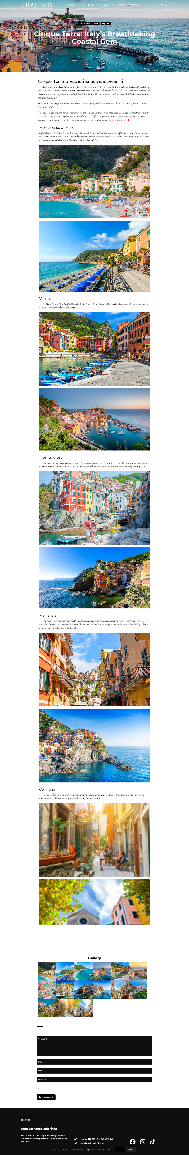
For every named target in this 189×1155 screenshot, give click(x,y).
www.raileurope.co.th (119, 120)
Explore (105, 23)
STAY (83, 5)
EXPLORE (72, 5)
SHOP (99, 5)
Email (41, 1070)
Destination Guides (89, 23)
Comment (43, 1038)
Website (42, 1079)
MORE (119, 5)
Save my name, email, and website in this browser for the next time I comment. (81, 1087)
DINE (91, 5)
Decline (131, 1150)
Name (41, 1061)
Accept (119, 1150)
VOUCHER (109, 5)
